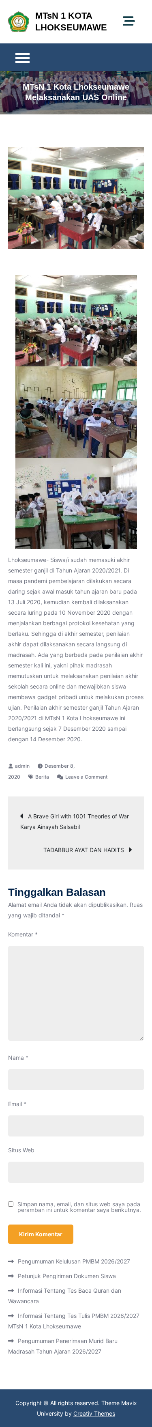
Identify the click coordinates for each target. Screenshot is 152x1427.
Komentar (23, 934)
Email (17, 1103)
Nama (18, 1057)
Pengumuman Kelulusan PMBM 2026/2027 (74, 1261)
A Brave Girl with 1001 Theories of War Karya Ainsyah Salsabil (74, 821)
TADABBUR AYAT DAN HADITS (83, 849)
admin (22, 766)
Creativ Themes (94, 1413)
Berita (42, 777)
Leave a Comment (86, 777)
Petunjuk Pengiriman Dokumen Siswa (67, 1275)
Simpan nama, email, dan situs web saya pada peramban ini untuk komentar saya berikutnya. (79, 1207)
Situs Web (21, 1150)
